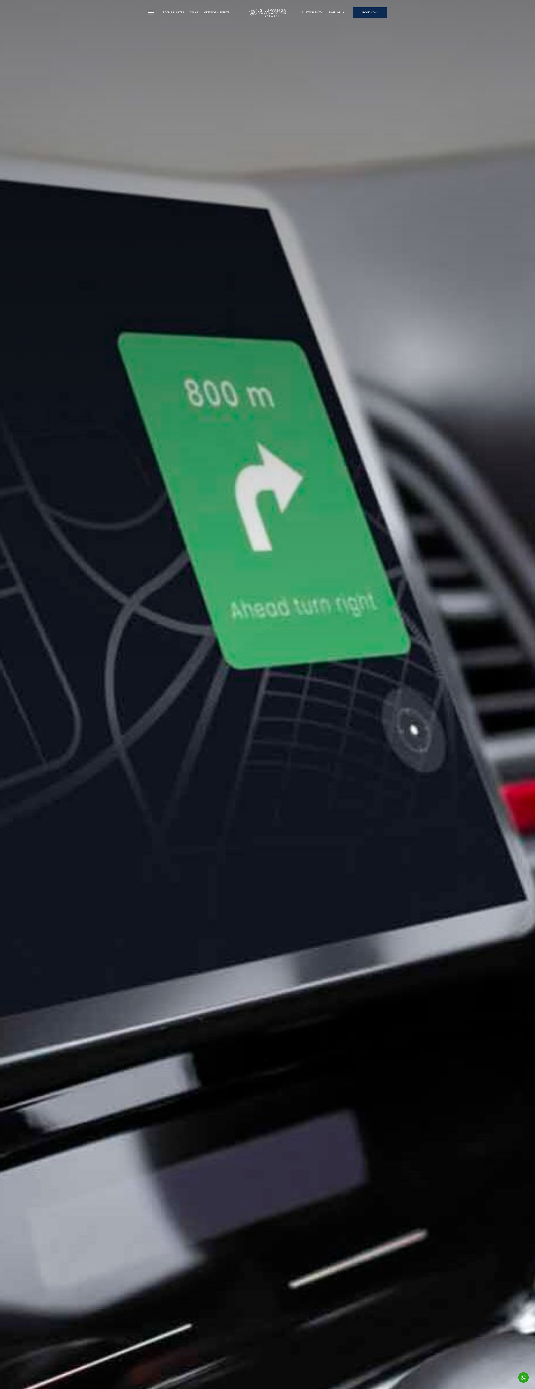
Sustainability (312, 12)
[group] (267, 694)
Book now (369, 12)
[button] (336, 12)
